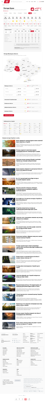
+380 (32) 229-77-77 (28, 386)
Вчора (15, 13)
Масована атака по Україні (20, 353)
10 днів (30, 13)
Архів (38, 339)
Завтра (10, 13)
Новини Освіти (33, 359)
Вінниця (32, 1)
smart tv (35, 391)
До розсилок (18, 380)
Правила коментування (33, 342)
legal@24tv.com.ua (33, 387)
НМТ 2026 (32, 362)
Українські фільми (19, 361)
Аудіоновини (4, 353)
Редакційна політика (26, 336)
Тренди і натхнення (5, 372)
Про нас (24, 333)
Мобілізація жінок (33, 351)
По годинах (20, 13)
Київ (27, 1)
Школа (32, 361)
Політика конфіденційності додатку (32, 339)
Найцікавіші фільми (19, 360)
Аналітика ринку (5, 370)
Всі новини (4, 347)
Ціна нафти (4, 360)
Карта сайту (39, 340)
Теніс (17, 372)
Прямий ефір (5, 351)
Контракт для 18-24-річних (34, 352)
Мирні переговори (19, 351)
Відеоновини (5, 352)
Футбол (18, 371)
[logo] (6, 1)
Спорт (18, 369)
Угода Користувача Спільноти (32, 341)
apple (31, 391)
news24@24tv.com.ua (4, 334)
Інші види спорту (19, 375)
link (12, 340)
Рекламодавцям (25, 340)
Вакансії (38, 336)
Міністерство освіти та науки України (36, 360)
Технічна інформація (40, 333)
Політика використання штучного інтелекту (32, 336)
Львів (29, 1)
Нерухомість (5, 369)
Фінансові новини (5, 362)
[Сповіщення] (37, 1)
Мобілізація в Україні (34, 347)
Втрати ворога (19, 356)
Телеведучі (24, 339)
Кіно (17, 359)
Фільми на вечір (19, 362)
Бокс (17, 370)
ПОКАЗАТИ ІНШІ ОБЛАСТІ (9, 115)
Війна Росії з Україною (20, 347)
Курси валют (4, 361)
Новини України (5, 350)
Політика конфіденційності (32, 333)
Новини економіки (6, 359)
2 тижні (34, 13)
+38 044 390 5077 (15, 334)
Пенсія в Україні (5, 366)
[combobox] (18, 1)
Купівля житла (5, 371)
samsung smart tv (41, 391)
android (26, 391)
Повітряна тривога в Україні (21, 352)
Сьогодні (5, 13)
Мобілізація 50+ (33, 350)
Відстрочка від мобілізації (34, 353)
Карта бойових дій (19, 350)
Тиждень (25, 13)
